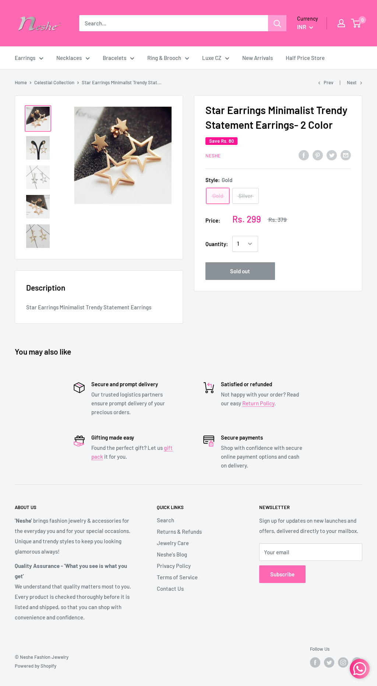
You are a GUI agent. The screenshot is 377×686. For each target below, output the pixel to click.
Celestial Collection (54, 82)
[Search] (277, 23)
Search (165, 520)
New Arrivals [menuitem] (257, 57)
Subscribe (282, 574)
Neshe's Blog (172, 554)
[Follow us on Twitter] (329, 662)
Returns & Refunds (179, 531)
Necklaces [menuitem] (69, 57)
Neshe (213, 156)
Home (21, 82)
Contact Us (170, 588)
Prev (328, 82)
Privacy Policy (174, 565)
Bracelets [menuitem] (114, 57)
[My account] (341, 23)
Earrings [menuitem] (25, 57)
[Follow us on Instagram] (343, 662)
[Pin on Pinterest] (318, 154)
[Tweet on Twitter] (332, 154)
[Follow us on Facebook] (315, 662)
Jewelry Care (173, 543)
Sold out (240, 271)
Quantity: (216, 244)
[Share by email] (346, 154)
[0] (356, 23)
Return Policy (258, 403)
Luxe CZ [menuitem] (211, 57)
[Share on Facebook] (304, 154)
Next (352, 82)
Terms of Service (177, 577)
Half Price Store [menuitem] (305, 57)
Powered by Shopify (35, 666)
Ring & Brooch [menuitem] (164, 57)
